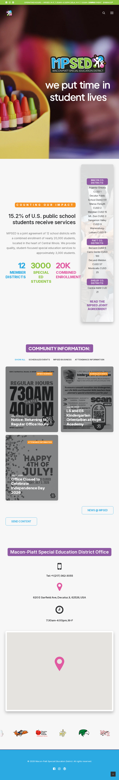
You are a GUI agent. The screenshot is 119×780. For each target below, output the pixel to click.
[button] (6, 2)
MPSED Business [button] (62, 359)
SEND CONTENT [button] (21, 521)
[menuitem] (95, 2)
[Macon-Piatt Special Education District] (9, 13)
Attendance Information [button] (89, 359)
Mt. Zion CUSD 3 (97, 216)
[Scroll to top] (113, 773)
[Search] (102, 12)
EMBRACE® (108, 2)
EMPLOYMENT (95, 2)
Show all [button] (20, 359)
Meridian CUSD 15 (97, 211)
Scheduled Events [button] (39, 359)
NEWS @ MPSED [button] (98, 510)
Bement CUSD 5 (97, 247)
